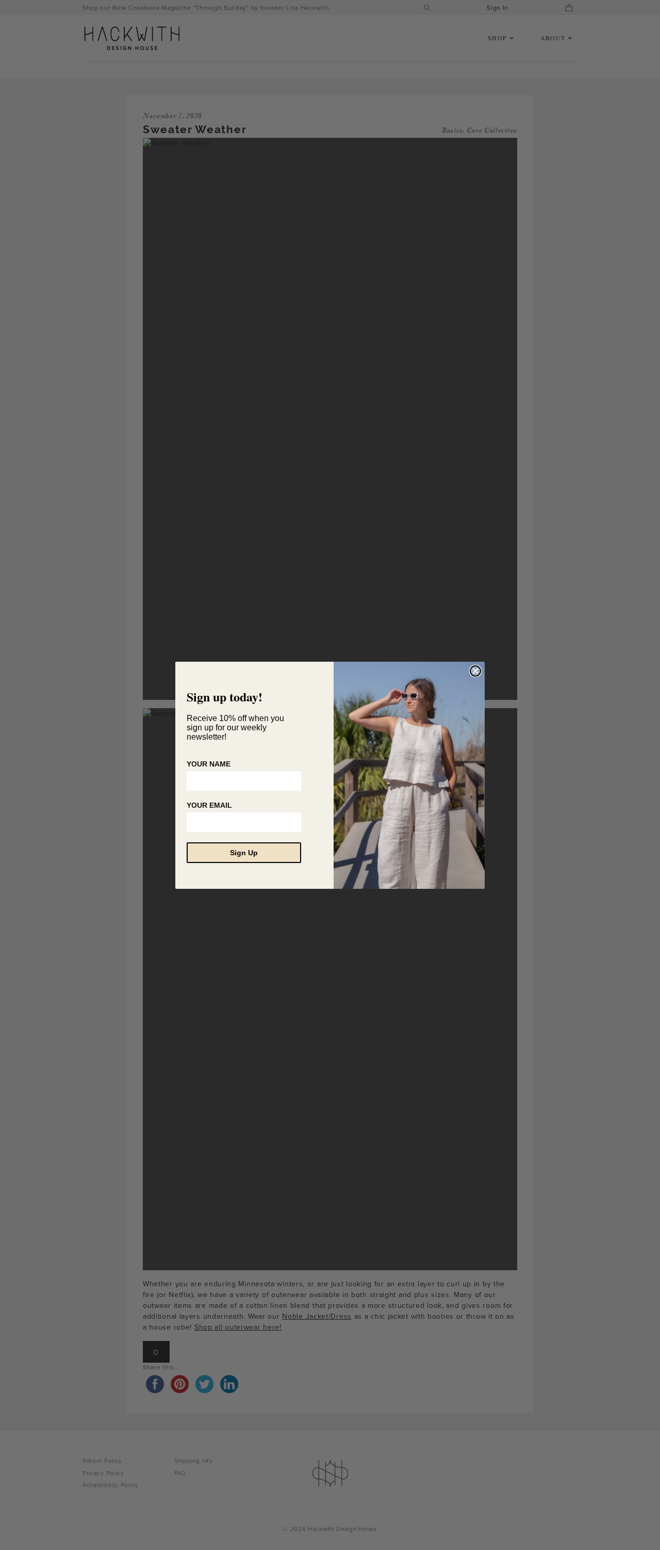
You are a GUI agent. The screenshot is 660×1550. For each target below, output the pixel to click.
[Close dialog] (475, 671)
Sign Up (244, 853)
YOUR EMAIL (209, 805)
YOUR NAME (208, 764)
